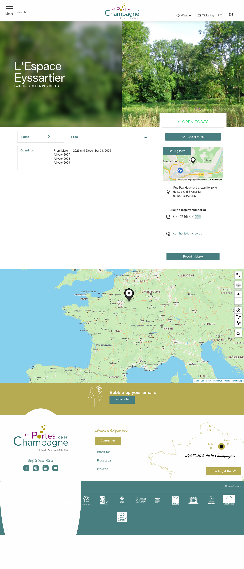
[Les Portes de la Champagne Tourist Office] (122, 11)
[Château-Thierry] (50, 500)
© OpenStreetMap (221, 380)
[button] (24, 11)
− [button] (238, 300)
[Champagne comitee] (68, 500)
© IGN (208, 380)
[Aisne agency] (15, 500)
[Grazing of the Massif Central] (104, 500)
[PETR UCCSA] (140, 500)
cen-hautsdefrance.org (188, 233)
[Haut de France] (86, 500)
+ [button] (238, 294)
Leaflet (196, 380)
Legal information (13, 486)
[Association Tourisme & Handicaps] (122, 517)
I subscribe (122, 399)
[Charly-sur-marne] (33, 500)
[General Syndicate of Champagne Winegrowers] (176, 500)
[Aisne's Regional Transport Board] (158, 500)
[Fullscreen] (238, 275)
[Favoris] (220, 14)
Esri (202, 380)
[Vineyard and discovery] (211, 500)
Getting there (177, 151)
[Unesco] (193, 500)
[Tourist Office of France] (122, 500)
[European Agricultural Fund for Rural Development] (229, 500)
